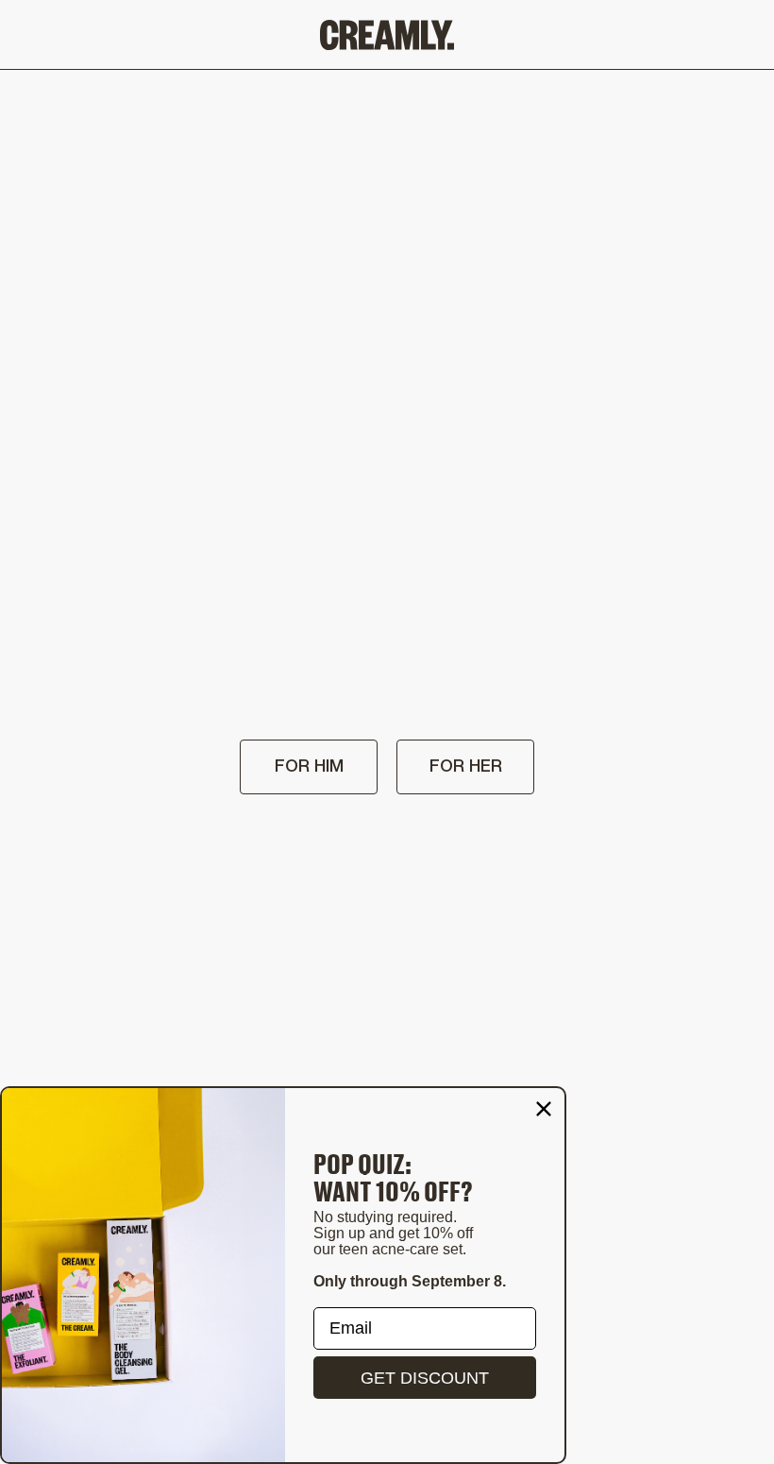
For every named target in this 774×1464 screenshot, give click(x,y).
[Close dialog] (544, 1109)
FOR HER (465, 767)
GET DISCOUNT (425, 1378)
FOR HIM (309, 767)
